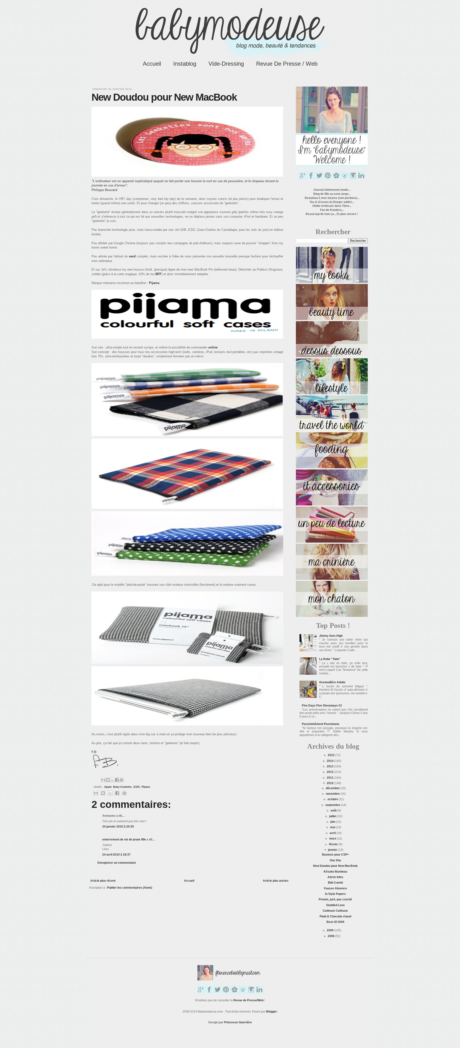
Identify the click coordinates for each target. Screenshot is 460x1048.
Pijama (154, 283)
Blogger (271, 1011)
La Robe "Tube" (329, 659)
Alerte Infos (335, 877)
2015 (331, 755)
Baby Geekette (122, 786)
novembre (333, 793)
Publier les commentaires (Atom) (129, 887)
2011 (330, 777)
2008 (331, 936)
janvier (333, 849)
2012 (330, 772)
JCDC (136, 786)
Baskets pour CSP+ (335, 854)
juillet (333, 816)
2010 (330, 783)
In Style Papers (335, 894)
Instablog (184, 63)
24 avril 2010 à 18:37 (116, 854)
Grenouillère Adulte (332, 682)
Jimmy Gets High (331, 635)
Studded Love (335, 905)
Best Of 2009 (335, 922)
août (334, 810)
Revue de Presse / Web (286, 63)
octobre (333, 799)
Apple (108, 786)
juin (333, 821)
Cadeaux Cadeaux (335, 910)
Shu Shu (335, 860)
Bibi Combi (335, 882)
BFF (158, 274)
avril (333, 833)
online (213, 347)
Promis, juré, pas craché (335, 899)
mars (333, 838)
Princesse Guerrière (238, 1022)
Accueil (152, 63)
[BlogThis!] (107, 779)
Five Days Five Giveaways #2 (322, 705)
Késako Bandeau (335, 871)
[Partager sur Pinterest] (121, 779)
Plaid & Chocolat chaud (335, 916)
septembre (333, 805)
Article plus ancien (275, 880)
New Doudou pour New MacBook (335, 866)
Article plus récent (102, 880)
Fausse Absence (335, 888)
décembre (333, 788)
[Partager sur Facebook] (117, 779)
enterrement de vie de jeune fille (124, 839)
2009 (330, 930)
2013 (330, 766)
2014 (330, 761)
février (334, 844)
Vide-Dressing (226, 63)
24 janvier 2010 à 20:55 (118, 826)
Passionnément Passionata (320, 724)
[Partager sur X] (112, 779)
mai (333, 827)
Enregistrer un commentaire (117, 862)
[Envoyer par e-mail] (103, 779)
